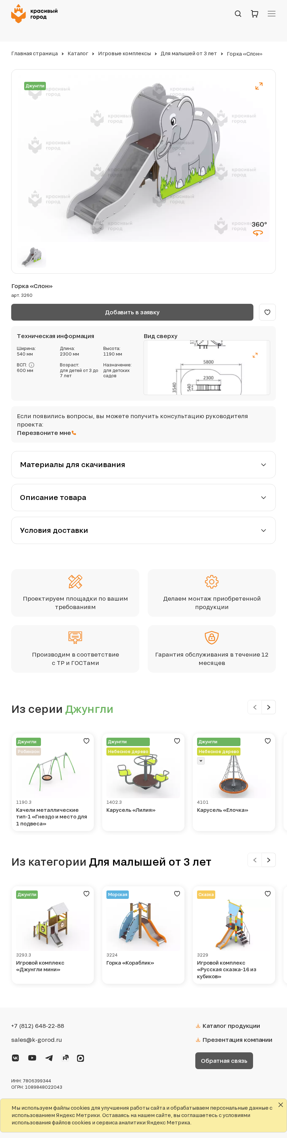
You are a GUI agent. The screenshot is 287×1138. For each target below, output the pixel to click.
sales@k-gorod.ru (36, 1040)
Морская (117, 894)
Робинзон (29, 751)
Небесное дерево (128, 751)
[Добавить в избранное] (267, 312)
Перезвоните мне (44, 432)
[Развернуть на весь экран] (259, 86)
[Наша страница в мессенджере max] (80, 1057)
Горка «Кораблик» (130, 963)
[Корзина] (255, 13)
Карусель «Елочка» (222, 810)
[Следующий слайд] (269, 707)
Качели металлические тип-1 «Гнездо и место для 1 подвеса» (51, 816)
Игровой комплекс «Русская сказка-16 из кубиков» (226, 969)
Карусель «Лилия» (130, 810)
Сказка (206, 894)
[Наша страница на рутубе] (65, 1057)
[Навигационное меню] (271, 13)
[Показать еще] (201, 761)
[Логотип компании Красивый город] (36, 13)
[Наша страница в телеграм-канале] (49, 1056)
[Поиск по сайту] (238, 13)
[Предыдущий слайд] (254, 707)
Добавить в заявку (132, 312)
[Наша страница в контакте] (15, 1056)
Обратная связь (224, 1060)
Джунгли (35, 85)
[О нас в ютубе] (32, 1056)
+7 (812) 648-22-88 (37, 1026)
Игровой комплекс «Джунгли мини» (40, 966)
